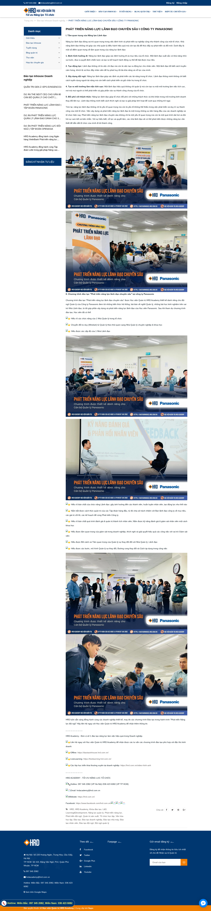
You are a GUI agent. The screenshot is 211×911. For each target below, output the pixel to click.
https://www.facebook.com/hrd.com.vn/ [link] (93, 803)
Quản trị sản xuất (91, 816)
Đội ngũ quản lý (102, 823)
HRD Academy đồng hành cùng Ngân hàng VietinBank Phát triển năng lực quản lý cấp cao (41, 138)
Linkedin (88, 866)
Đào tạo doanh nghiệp (92, 819)
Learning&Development (76, 813)
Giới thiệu (90, 12)
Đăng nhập (182, 3)
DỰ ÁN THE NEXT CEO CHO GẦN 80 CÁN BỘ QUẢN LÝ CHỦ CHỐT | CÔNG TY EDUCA (42, 96)
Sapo (90, 908)
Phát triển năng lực (113, 813)
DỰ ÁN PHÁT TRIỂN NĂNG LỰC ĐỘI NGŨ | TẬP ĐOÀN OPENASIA (42, 127)
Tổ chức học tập (107, 816)
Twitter (87, 855)
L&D (105, 809)
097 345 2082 (30, 3)
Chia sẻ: (160, 810)
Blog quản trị (142, 12)
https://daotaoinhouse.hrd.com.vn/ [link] (93, 752)
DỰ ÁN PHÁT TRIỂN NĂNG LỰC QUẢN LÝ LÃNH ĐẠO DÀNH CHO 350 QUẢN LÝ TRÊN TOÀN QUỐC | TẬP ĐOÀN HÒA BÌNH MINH (42, 117)
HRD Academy (81, 809)
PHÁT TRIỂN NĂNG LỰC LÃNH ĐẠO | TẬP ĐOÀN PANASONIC (42, 106)
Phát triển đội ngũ (74, 816)
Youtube (87, 872)
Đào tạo (77, 819)
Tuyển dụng (125, 12)
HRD (72, 809)
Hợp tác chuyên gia (175, 12)
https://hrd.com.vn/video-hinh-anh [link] (135, 765)
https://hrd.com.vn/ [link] (86, 797)
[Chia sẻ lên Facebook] (166, 810)
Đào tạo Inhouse (107, 12)
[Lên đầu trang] (179, 905)
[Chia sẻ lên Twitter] (172, 810)
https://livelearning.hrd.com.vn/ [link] (97, 759)
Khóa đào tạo (95, 809)
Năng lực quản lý (96, 813)
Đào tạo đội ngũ (86, 823)
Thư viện (157, 12)
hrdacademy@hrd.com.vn (51, 3)
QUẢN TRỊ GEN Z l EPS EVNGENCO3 (42, 87)
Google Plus (89, 861)
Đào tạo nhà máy (111, 819)
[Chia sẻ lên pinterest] (178, 810)
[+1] (184, 810)
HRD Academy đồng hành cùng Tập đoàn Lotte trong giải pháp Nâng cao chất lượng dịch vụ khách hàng (41, 148)
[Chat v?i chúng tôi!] (203, 903)
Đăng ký (170, 3)
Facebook (88, 849)
